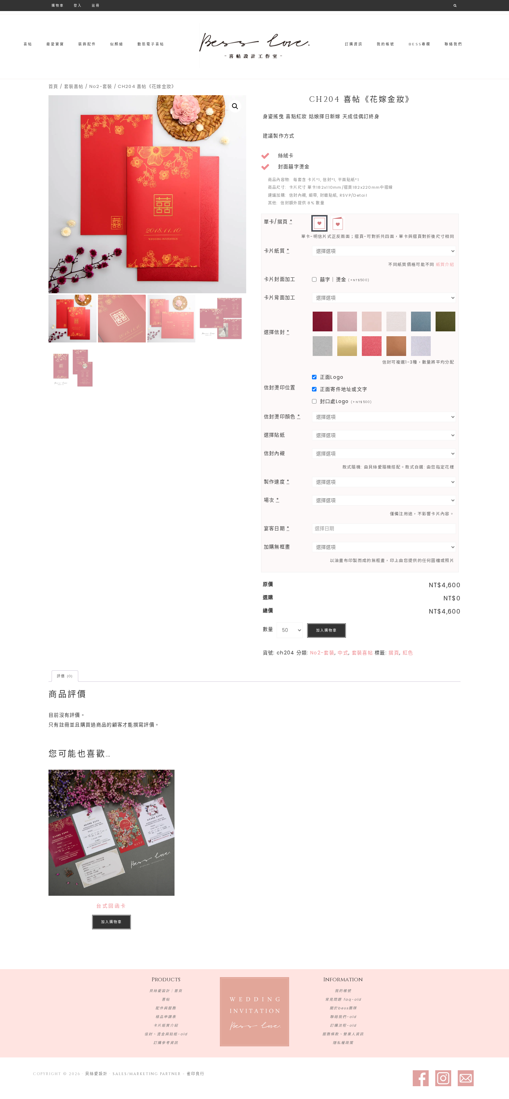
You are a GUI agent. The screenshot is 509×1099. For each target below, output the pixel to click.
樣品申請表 (165, 1016)
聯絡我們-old (343, 1016)
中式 (343, 652)
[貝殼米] (396, 321)
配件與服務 (165, 1008)
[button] (235, 106)
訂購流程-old (343, 1025)
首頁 (53, 86)
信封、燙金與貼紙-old (166, 1034)
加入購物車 (326, 630)
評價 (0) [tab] (65, 676)
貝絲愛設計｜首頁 (165, 990)
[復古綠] (445, 321)
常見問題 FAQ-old (343, 999)
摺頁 (394, 652)
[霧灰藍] (421, 321)
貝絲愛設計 (254, 45)
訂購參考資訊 (165, 1042)
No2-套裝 (101, 86)
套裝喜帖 (74, 86)
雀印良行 (196, 1073)
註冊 (96, 5)
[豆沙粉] (347, 321)
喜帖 (166, 999)
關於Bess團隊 (343, 1008)
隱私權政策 (343, 1042)
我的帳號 (343, 990)
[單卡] (319, 223)
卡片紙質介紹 (165, 1025)
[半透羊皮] (421, 346)
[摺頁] (338, 223)
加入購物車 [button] (111, 922)
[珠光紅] (372, 346)
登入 (78, 5)
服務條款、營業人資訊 (343, 1034)
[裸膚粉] (372, 321)
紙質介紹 (445, 264)
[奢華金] (347, 346)
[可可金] (396, 346)
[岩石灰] (322, 346)
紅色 (408, 652)
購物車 (58, 5)
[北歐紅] (322, 321)
